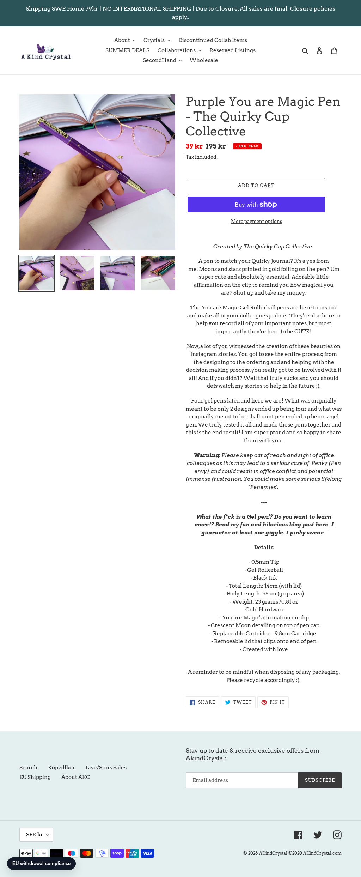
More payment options (256, 221)
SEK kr (34, 834)
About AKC (75, 777)
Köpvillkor (61, 767)
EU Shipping (35, 777)
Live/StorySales (106, 767)
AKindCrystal (273, 853)
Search (28, 767)
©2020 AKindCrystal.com (315, 853)
